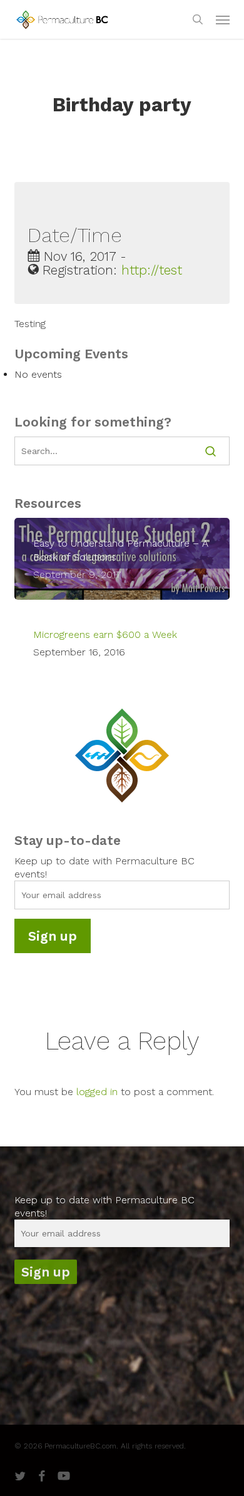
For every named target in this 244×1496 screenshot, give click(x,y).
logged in (97, 1092)
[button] (223, 19)
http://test (151, 270)
